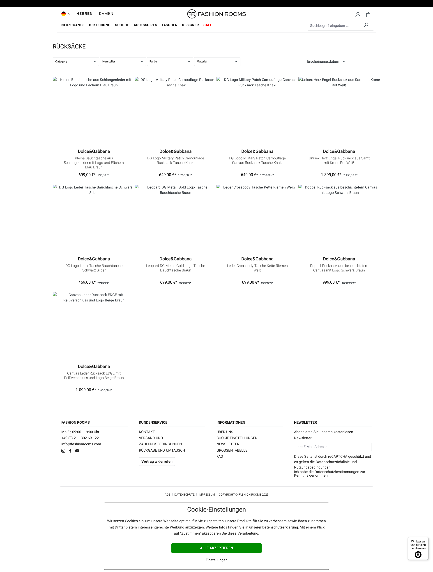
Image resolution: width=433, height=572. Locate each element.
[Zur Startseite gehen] (216, 14)
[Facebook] (71, 451)
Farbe (153, 61)
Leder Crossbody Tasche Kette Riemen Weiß (257, 268)
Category (61, 61)
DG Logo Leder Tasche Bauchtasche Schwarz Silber (93, 268)
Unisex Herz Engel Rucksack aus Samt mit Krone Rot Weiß (339, 160)
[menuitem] (65, 13)
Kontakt (147, 432)
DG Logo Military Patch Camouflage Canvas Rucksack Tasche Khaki (257, 160)
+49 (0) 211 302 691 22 (80, 438)
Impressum (206, 494)
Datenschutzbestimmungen (337, 472)
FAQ (219, 456)
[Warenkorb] (368, 14)
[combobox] (340, 26)
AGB (167, 494)
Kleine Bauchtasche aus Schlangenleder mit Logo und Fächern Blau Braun (94, 163)
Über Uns (224, 432)
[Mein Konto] (358, 14)
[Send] (363, 447)
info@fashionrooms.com (81, 444)
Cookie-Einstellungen (237, 438)
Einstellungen (217, 560)
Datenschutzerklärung (280, 527)
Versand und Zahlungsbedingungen (160, 441)
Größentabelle (231, 450)
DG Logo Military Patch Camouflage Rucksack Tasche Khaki (175, 160)
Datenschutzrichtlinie (333, 462)
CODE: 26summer (216, 4)
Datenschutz (184, 494)
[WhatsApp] (85, 451)
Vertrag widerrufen (157, 461)
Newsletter (227, 444)
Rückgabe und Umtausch (162, 450)
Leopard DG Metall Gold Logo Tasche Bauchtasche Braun (175, 268)
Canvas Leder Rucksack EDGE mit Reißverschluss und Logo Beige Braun (94, 376)
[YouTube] (78, 451)
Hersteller (108, 61)
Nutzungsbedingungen (312, 467)
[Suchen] (366, 24)
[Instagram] (64, 451)
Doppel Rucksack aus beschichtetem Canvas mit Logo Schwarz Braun (339, 268)
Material (202, 61)
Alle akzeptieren (216, 548)
